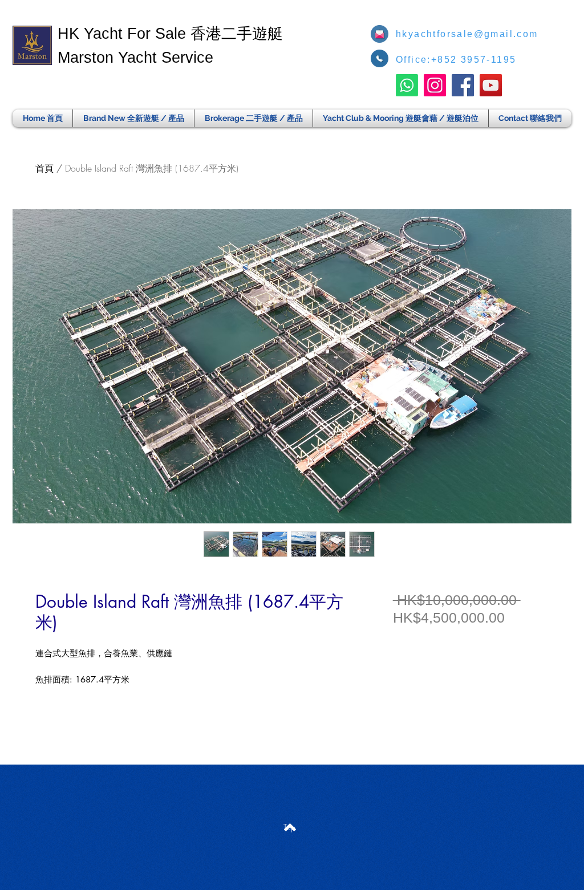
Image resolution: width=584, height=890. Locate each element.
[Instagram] (435, 85)
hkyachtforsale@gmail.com (467, 34)
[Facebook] (463, 85)
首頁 (44, 168)
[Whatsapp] (407, 85)
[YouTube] (491, 85)
